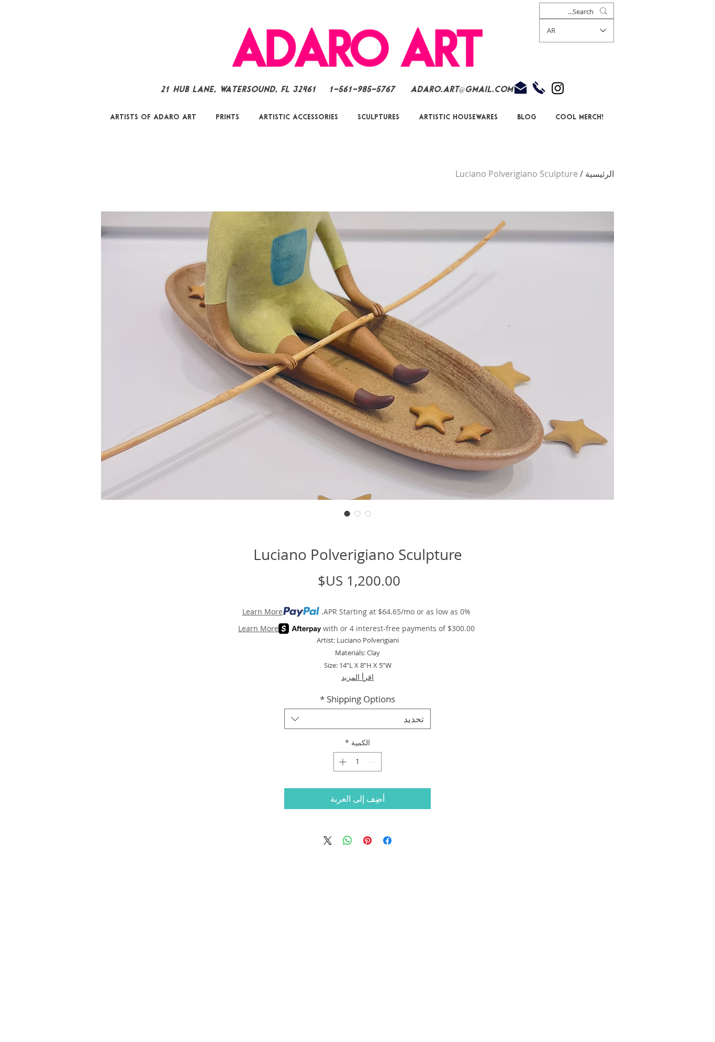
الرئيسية (599, 174)
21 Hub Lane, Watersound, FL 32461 (238, 90)
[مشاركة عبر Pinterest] (367, 840)
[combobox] (357, 719)
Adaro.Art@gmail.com (461, 90)
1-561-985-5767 (363, 90)
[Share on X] (327, 840)
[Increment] (341, 762)
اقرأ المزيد (357, 677)
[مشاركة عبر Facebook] (387, 840)
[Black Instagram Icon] (558, 88)
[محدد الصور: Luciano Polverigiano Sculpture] (347, 513)
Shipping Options (357, 698)
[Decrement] (373, 762)
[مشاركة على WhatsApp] (347, 840)
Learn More (262, 612)
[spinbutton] (357, 762)
